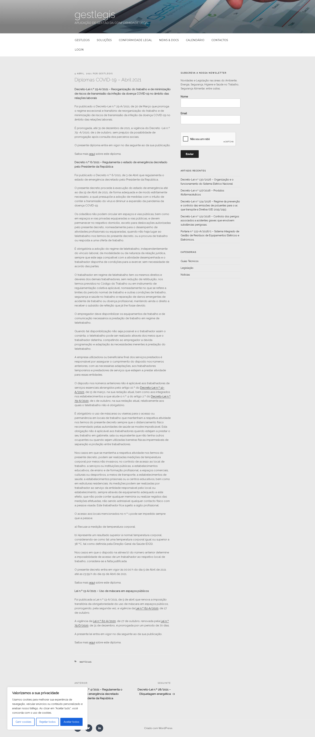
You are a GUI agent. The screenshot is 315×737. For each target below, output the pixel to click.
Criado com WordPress (158, 728)
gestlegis (95, 14)
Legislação (187, 267)
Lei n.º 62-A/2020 (147, 608)
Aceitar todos (71, 721)
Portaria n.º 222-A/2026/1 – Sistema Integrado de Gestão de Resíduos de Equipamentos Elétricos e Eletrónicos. (210, 235)
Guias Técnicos (190, 261)
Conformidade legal (135, 40)
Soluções (104, 40)
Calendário (195, 40)
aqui (92, 154)
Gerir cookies (23, 721)
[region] (47, 708)
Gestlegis (82, 40)
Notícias (86, 662)
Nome (184, 96)
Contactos (219, 40)
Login (79, 49)
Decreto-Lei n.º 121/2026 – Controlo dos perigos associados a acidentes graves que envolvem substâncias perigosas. (210, 220)
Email (184, 113)
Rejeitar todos (47, 721)
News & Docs (169, 40)
